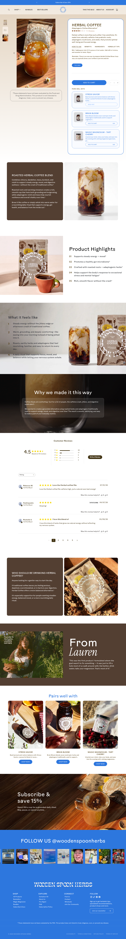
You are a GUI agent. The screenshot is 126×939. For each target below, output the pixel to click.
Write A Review (95, 457)
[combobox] (26, 475)
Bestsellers (17, 899)
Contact (67, 899)
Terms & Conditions (84, 933)
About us (100, 9)
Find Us (67, 896)
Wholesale (68, 901)
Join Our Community (72, 904)
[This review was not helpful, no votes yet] (105, 495)
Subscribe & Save (19, 907)
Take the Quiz (88, 9)
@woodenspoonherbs (78, 840)
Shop (16, 9)
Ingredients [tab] (100, 46)
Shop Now (25, 761)
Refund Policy (99, 933)
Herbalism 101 (43, 896)
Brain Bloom (92, 113)
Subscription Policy (45, 907)
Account (110, 9)
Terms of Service (112, 933)
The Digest (42, 901)
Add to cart (101, 123)
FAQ (40, 904)
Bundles (28, 9)
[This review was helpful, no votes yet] (101, 495)
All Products (17, 896)
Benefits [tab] (88, 46)
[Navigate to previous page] (49, 540)
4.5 (82, 31)
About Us (42, 899)
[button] (117, 10)
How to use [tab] (76, 46)
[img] (72, 31)
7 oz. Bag (77, 65)
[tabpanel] (96, 54)
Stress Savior (92, 94)
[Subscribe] (110, 910)
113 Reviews (90, 31)
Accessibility (70, 933)
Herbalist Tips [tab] (114, 46)
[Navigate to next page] (77, 540)
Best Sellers (42, 9)
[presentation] (37, 2)
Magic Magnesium (19, 901)
